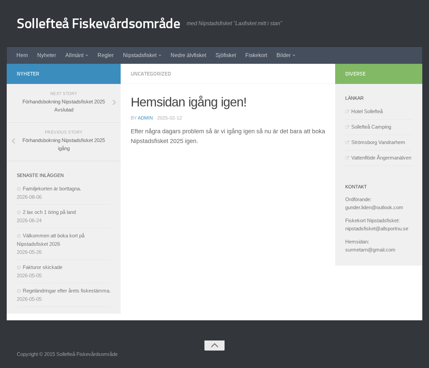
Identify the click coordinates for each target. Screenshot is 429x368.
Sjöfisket (226, 55)
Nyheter (46, 55)
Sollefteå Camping (371, 127)
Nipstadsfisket (140, 55)
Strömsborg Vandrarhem (378, 142)
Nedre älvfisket (188, 55)
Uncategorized (151, 74)
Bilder (284, 55)
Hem (22, 55)
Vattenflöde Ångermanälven (381, 157)
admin (145, 118)
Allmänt (74, 55)
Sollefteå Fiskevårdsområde (98, 23)
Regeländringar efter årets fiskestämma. (67, 290)
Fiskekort (256, 55)
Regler (106, 55)
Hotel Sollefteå (367, 111)
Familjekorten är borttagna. (52, 188)
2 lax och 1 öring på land (49, 212)
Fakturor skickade (42, 267)
